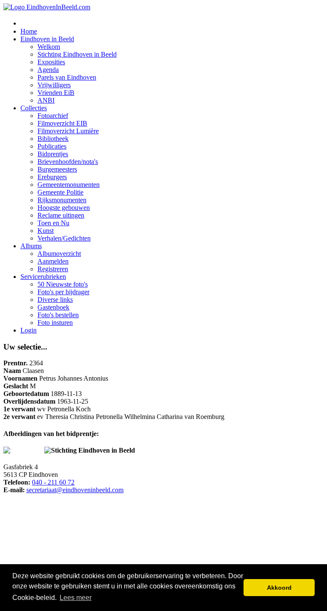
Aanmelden (53, 261)
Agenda (48, 69)
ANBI (45, 100)
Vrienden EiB (56, 92)
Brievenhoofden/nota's (67, 161)
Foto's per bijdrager (63, 291)
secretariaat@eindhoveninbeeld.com (74, 489)
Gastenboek (53, 307)
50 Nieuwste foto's (62, 284)
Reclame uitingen (60, 215)
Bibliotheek (53, 138)
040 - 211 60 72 (53, 482)
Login (28, 330)
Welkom (48, 46)
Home (28, 31)
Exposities (51, 62)
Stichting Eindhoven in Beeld (77, 54)
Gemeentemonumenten (68, 184)
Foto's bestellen (58, 314)
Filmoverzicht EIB (62, 123)
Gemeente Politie (60, 192)
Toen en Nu (53, 223)
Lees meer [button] (76, 597)
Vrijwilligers (54, 85)
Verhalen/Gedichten (64, 238)
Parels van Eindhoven (66, 77)
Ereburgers (52, 177)
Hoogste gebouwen (63, 207)
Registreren (52, 269)
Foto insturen (55, 322)
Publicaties (51, 146)
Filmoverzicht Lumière (68, 131)
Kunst (45, 230)
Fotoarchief (52, 115)
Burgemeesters (57, 169)
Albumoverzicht (59, 253)
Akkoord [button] (279, 587)
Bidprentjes (52, 154)
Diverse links (55, 299)
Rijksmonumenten (61, 200)
